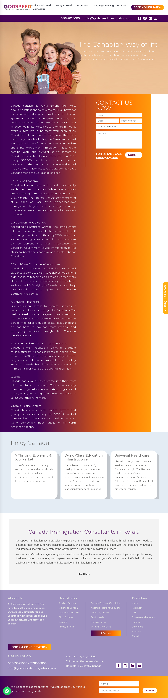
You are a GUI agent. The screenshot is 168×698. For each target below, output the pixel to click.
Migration (83, 5)
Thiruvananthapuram (143, 617)
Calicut (135, 613)
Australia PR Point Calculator (106, 608)
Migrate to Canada (68, 608)
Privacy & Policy (67, 627)
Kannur (136, 622)
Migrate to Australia (69, 613)
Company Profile (100, 613)
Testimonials (97, 617)
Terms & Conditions (101, 627)
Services (122, 5)
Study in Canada (67, 603)
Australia (136, 631)
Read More (84, 574)
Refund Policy (98, 622)
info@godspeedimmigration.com (108, 18)
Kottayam (137, 608)
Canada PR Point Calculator (105, 603)
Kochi (135, 603)
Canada (136, 636)
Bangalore (137, 627)
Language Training (103, 5)
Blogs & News (66, 617)
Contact (63, 622)
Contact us (39, 9)
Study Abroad (64, 5)
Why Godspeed (42, 5)
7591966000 (38, 663)
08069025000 (70, 18)
